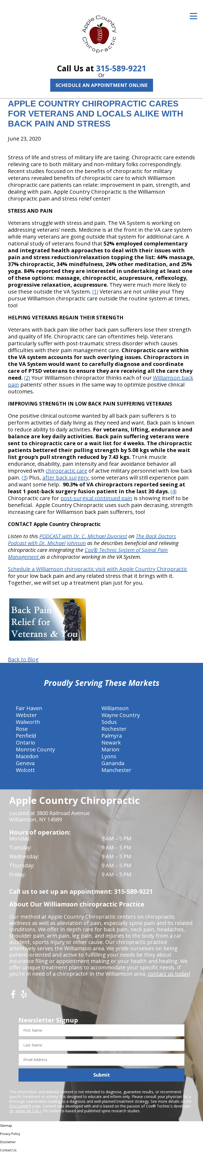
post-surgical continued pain (96, 498)
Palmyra (112, 735)
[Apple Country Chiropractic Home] (101, 33)
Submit (101, 1075)
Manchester (116, 770)
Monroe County (35, 749)
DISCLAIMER (20, 1106)
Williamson (115, 708)
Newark (111, 742)
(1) (95, 291)
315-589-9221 (121, 68)
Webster (26, 715)
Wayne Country (121, 715)
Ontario (25, 742)
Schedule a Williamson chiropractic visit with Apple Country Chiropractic (97, 569)
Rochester (114, 728)
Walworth (28, 721)
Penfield (26, 735)
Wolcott (25, 770)
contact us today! (169, 973)
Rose (22, 728)
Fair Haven (29, 708)
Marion (110, 749)
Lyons (109, 756)
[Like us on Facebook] (13, 996)
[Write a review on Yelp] (24, 996)
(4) (173, 491)
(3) (25, 477)
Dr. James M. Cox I (25, 1110)
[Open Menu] (193, 16)
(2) (27, 377)
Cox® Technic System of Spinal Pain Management (88, 553)
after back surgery (65, 477)
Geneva (25, 763)
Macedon (27, 756)
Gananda (113, 763)
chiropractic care (66, 470)
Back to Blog (23, 659)
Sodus (109, 721)
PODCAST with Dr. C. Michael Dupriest (83, 536)
